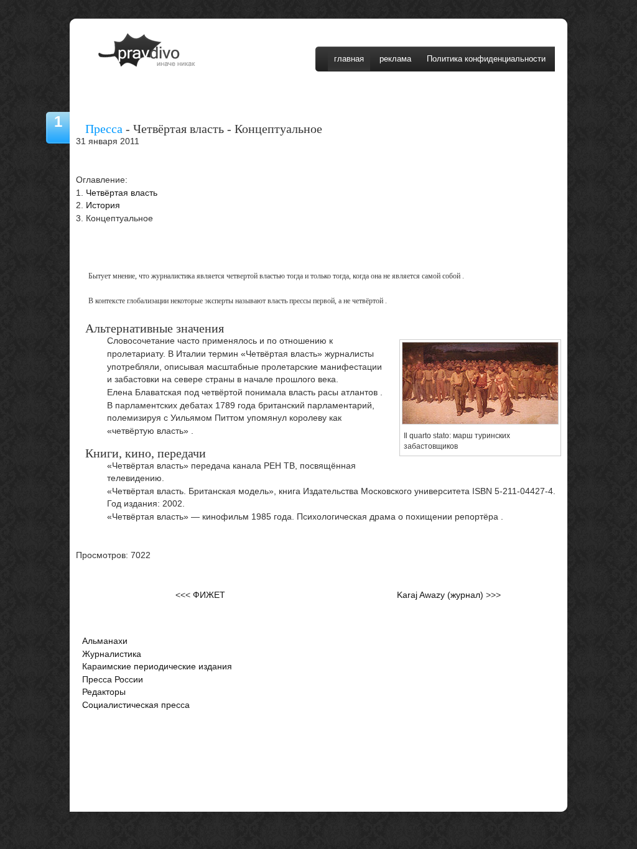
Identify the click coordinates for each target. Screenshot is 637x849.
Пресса (104, 128)
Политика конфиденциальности (486, 58)
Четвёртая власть (121, 193)
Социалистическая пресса (136, 705)
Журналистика (111, 654)
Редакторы (104, 692)
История (103, 205)
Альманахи (105, 641)
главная (349, 58)
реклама (395, 58)
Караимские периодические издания (157, 666)
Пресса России (112, 679)
